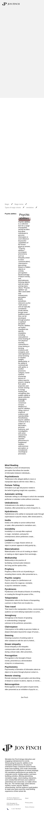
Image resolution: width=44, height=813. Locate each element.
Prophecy (9, 569)
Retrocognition (12, 684)
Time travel (10, 607)
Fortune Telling (12, 485)
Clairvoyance (11, 627)
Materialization (12, 549)
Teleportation (11, 598)
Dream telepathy (13, 644)
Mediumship (11, 558)
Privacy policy (29, 802)
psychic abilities (23, 763)
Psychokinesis (12, 476)
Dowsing (9, 635)
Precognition (11, 655)
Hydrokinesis (11, 511)
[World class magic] (22, 747)
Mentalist (8, 759)
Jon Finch (24, 697)
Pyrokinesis (10, 589)
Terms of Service (29, 807)
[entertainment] (11, 4)
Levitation (10, 540)
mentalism (30, 207)
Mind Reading (11, 465)
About (26, 798)
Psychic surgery (13, 578)
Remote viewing (12, 675)
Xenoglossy (10, 615)
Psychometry (11, 667)
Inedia (8, 520)
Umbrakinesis (11, 503)
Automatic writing (13, 494)
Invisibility (10, 529)
